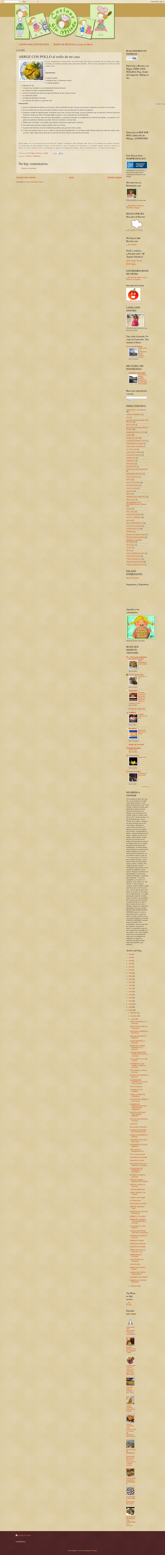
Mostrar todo (145, 786)
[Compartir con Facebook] (60, 153)
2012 (130, 998)
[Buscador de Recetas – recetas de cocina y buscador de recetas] (133, 301)
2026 (130, 954)
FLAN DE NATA (135, 1264)
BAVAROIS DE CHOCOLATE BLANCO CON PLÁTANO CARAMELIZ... (138, 1106)
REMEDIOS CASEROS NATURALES (134, 541)
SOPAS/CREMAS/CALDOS (135, 553)
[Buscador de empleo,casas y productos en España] (137, 279)
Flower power (142, 757)
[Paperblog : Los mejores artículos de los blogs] (131, 60)
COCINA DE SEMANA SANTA (136, 441)
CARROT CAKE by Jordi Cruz (142, 716)
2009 (130, 1007)
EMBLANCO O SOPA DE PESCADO (138, 1281)
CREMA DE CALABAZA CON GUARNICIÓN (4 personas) (138, 1221)
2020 (130, 973)
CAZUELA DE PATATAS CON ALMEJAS (138, 1273)
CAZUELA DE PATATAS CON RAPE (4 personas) (139, 1231)
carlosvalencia (134, 755)
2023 (130, 964)
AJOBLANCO (133, 691)
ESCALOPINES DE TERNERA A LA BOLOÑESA (136, 1170)
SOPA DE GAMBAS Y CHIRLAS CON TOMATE (139, 1180)
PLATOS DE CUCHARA (134, 526)
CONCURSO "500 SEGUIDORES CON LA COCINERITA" (131, 1330)
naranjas (129, 509)
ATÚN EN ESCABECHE (138, 1244)
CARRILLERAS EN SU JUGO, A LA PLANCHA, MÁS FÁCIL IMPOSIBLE (130, 1370)
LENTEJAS (133, 1124)
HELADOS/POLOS (132, 485)
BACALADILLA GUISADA (138, 1127)
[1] (27, 93)
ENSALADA (130, 464)
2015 (130, 988)
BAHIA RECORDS (135, 748)
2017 (130, 982)
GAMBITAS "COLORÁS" (138, 1216)
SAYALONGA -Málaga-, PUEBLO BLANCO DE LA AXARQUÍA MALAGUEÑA (142, 379)
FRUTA (128, 480)
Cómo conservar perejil (137, 1154)
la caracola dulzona (135, 346)
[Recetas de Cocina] (134, 232)
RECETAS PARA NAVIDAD (135, 537)
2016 (130, 985)
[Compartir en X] (58, 153)
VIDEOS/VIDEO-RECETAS (135, 565)
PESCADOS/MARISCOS (134, 523)
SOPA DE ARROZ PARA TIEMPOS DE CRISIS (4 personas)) (139, 1054)
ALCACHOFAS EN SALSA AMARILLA (138, 1145)
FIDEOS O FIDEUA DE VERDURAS (137, 1095)
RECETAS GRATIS (132, 578)
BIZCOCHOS (130, 425)
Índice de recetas (132, 488)
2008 (130, 1010)
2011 (130, 1001)
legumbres (129, 491)
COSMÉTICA (130, 458)
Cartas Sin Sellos (135, 771)
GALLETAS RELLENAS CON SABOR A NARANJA (137, 1114)
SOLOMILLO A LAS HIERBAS (136, 1090)
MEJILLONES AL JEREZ (138, 1204)
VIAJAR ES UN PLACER (137, 373)
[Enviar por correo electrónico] (53, 153)
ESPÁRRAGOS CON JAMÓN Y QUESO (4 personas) (138, 1065)
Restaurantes (130, 545)
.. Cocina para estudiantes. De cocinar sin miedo (138, 658)
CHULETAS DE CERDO (138, 1247)
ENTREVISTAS (131, 466)
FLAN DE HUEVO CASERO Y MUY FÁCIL (130, 1390)
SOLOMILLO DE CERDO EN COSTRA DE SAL (138, 1131)
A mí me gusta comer (136, 675)
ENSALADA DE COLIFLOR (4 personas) (139, 1212)
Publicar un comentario (28, 168)
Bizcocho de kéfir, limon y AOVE (142, 732)
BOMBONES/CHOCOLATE (135, 432)
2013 (130, 995)
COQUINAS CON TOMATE (139, 1277)
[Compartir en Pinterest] (62, 153)
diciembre (133, 1013)
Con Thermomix (131, 449)
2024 (130, 960)
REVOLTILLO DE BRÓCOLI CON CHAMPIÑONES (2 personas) (130, 1521)
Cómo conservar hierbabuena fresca (137, 1150)
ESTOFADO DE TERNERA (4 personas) (139, 1100)
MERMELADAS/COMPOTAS (135, 497)
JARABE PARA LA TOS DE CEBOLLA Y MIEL (131, 1350)
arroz (128, 417)
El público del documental (142, 774)
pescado (129, 520)
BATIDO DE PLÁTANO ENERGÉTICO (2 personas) (137, 1047)
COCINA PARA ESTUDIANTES (34, 44)
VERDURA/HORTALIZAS (134, 562)
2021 (130, 970)
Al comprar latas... (136, 1200)
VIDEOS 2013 (133, 750)
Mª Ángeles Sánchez (135, 261)
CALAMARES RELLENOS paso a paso (138, 1140)
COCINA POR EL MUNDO (134, 444)
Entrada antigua (115, 177)
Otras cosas (130, 511)
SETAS (128, 550)
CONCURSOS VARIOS (134, 452)
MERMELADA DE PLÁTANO (136, 1255)
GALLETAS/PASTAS (133, 482)
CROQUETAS (130, 461)
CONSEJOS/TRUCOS (133, 455)
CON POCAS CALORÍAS (134, 446)
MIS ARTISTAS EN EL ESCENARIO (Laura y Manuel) (136, 503)
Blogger (94, 1550)
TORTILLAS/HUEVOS (133, 559)
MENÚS (129, 494)
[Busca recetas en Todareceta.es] (23, 1535)
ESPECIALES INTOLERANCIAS (137, 469)
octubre (133, 1019)
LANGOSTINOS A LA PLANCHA (137, 1260)
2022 (130, 967)
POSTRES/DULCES (133, 529)
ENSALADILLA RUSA (137, 1160)
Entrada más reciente (25, 177)
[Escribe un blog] (56, 153)
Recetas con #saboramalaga (135, 534)
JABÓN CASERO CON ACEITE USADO (130, 1408)
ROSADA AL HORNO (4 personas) (137, 1175)
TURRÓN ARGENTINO (137, 1189)
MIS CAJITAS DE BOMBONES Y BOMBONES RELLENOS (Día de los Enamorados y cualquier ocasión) (131, 1457)
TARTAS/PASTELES (133, 556)
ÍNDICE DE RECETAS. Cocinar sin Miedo (73, 44)
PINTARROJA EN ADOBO (138, 1157)
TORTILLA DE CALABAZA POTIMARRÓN (131, 1481)
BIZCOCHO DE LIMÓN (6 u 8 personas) (139, 1027)
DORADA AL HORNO (137, 1240)
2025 (130, 957)
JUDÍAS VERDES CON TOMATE (137, 1193)
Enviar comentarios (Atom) (34, 182)
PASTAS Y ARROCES (33, 156)
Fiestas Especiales (132, 477)
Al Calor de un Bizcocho (137, 709)
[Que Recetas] (131, 244)
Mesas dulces (130, 499)
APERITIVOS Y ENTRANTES (136, 410)
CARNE (128, 435)
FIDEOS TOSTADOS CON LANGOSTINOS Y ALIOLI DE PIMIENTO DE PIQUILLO (131, 1430)
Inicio (71, 177)
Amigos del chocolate (136, 744)
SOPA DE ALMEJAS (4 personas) (137, 1185)
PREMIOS (129, 531)
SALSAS (129, 548)
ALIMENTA (132, 712)
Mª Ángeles (132, 264)
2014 (130, 991)
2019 (130, 976)
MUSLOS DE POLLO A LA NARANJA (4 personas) (138, 1164)
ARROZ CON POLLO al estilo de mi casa (137, 1250)
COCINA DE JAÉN (132, 438)
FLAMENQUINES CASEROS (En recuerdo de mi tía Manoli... (138, 1081)
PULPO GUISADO (136, 1086)
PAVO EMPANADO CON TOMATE (142, 662)
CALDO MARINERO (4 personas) (137, 1042)
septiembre (134, 1286)
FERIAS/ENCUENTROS (134, 474)
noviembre (134, 1016)
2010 (130, 1004)
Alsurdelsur (133, 728)
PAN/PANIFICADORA (133, 514)
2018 (130, 979)
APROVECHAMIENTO (133, 414)
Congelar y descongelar (137, 1197)
